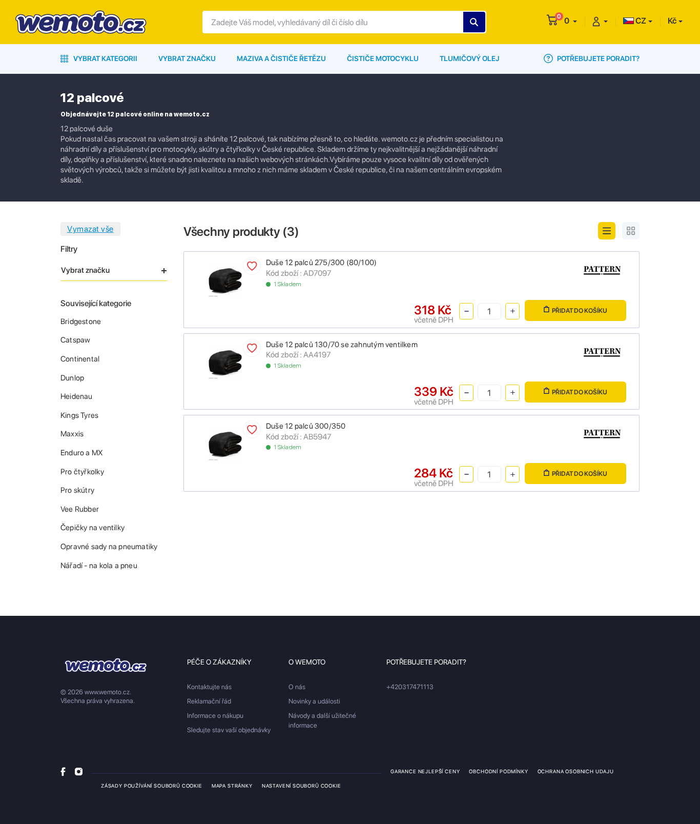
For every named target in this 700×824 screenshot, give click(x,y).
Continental (79, 359)
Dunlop (72, 378)
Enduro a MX (81, 452)
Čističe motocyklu (383, 58)
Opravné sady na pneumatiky (108, 546)
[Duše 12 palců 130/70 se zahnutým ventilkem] (225, 361)
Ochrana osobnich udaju (576, 771)
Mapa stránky (232, 785)
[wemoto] (105, 665)
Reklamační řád (209, 701)
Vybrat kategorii (104, 58)
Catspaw (75, 340)
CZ (640, 21)
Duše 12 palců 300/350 (305, 426)
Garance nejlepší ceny (425, 771)
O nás (297, 687)
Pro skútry (77, 490)
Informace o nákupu (215, 715)
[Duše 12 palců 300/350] (225, 443)
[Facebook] (63, 771)
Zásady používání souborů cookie (151, 785)
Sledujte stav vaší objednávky (229, 730)
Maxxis (72, 433)
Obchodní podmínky (498, 771)
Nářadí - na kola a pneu (98, 565)
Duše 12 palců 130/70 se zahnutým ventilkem (342, 344)
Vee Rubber (79, 509)
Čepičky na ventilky (92, 527)
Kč (672, 21)
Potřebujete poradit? (597, 58)
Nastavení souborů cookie (301, 785)
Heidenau (76, 396)
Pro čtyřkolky (82, 471)
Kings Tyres (79, 415)
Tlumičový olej (470, 58)
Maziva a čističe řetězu (281, 58)
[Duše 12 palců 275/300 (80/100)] (225, 280)
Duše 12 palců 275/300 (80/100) (321, 262)
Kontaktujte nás (209, 687)
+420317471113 (410, 687)
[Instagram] (79, 771)
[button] (570, 21)
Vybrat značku (187, 58)
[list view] (606, 230)
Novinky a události (314, 701)
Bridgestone (80, 321)
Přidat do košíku (579, 310)
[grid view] (631, 230)
